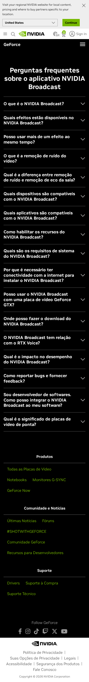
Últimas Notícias (21, 520)
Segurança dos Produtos (58, 663)
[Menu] (82, 44)
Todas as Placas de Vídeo (29, 469)
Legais (70, 658)
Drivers (13, 583)
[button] (55, 35)
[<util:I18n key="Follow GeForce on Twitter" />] (54, 631)
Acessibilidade (19, 663)
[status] (64, 35)
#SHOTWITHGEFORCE (26, 531)
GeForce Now (18, 490)
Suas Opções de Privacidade (35, 658)
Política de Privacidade (43, 652)
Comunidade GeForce (26, 542)
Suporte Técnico (21, 593)
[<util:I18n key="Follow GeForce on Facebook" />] (20, 631)
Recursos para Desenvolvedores (35, 552)
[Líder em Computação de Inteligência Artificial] (32, 34)
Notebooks (17, 479)
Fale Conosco (44, 669)
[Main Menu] (5, 34)
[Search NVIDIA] (13, 33)
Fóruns (48, 520)
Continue (71, 22)
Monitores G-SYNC (49, 479)
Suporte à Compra (42, 583)
